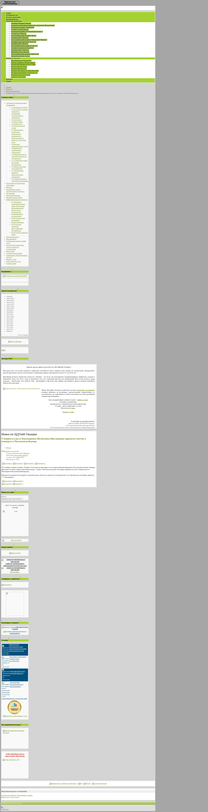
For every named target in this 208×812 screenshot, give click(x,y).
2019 (8, 311)
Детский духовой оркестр (20, 29)
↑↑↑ (2, 808)
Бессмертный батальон (19, 69)
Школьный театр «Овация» (20, 52)
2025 (8, 298)
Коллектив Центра (12, 19)
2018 (8, 313)
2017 (8, 315)
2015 (8, 319)
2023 (8, 303)
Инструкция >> (15, 572)
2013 (8, 323)
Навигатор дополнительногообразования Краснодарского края (14, 565)
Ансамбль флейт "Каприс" (20, 38)
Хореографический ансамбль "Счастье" (24, 46)
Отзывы (8, 81)
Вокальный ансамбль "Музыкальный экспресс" (27, 31)
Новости (26, 453)
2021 (8, 307)
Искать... (4, 496)
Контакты (9, 79)
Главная (8, 13)
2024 (8, 301)
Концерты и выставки (18, 77)
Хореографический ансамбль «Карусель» (25, 54)
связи (73, 408)
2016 (8, 317)
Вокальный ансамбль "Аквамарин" (22, 27)
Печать (8, 448)
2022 (8, 305)
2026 (8, 296)
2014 (8, 321)
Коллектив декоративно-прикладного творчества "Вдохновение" (33, 25)
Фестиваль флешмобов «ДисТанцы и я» (24, 73)
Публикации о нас (12, 15)
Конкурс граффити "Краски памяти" (23, 63)
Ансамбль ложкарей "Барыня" (21, 23)
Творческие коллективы (14, 21)
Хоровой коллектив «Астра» (20, 56)
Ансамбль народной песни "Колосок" (23, 42)
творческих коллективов (85, 390)
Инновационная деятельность (21, 60)
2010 (8, 329)
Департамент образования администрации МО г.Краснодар (17, 659)
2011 (8, 327)
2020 (8, 309)
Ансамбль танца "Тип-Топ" (20, 50)
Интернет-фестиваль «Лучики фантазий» (25, 71)
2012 (8, 325)
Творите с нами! (68, 412)
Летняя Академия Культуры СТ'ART (23, 64)
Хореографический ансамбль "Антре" (23, 36)
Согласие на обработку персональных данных (16, 795)
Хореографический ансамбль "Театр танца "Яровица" (29, 40)
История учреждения (13, 17)
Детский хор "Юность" (19, 33)
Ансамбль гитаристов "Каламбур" (22, 48)
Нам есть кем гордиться (19, 67)
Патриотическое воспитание (20, 75)
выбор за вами (82, 400)
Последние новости (21, 455)
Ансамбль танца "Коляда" (19, 44)
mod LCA (26, 335)
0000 (8, 331)
